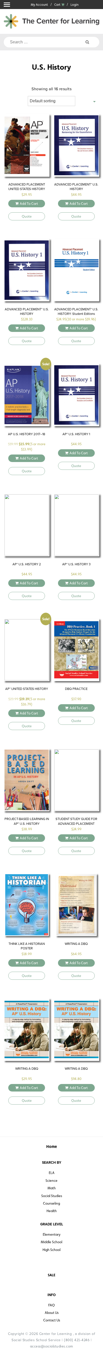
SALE (51, 1275)
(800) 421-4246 (77, 1340)
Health (51, 1211)
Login (74, 5)
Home (51, 1146)
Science (52, 1181)
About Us (51, 1313)
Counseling (51, 1203)
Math (52, 1188)
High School (51, 1250)
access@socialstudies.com (51, 1346)
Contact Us (51, 1320)
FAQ (51, 1305)
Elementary (51, 1234)
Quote (27, 216)
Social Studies (51, 1196)
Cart (57, 5)
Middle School (51, 1242)
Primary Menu (7, 4)
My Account (39, 5)
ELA (51, 1173)
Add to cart (29, 204)
